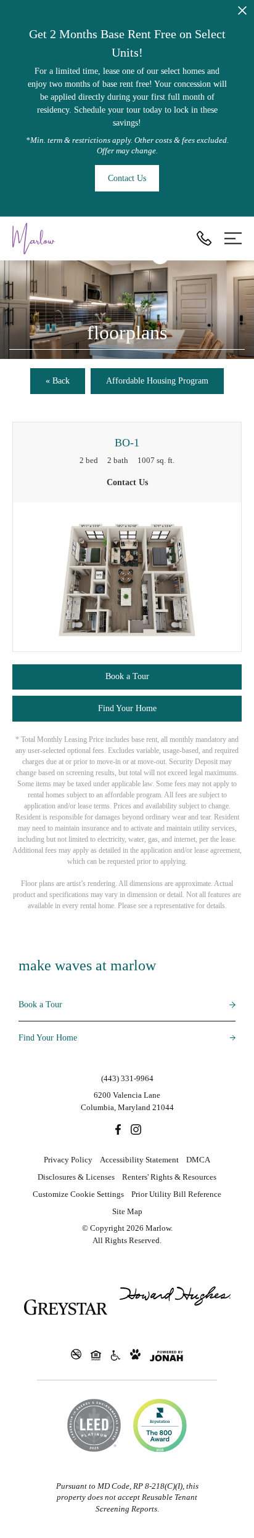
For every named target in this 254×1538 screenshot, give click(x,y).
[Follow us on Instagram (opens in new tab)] (136, 1129)
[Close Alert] (242, 12)
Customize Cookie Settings (78, 1194)
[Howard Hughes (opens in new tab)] (175, 1307)
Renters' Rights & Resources (169, 1177)
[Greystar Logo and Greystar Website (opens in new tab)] (65, 1307)
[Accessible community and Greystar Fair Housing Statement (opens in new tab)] (115, 1355)
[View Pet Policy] (135, 1355)
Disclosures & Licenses (76, 1177)
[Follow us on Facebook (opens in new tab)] (118, 1129)
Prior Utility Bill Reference (176, 1194)
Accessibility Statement (139, 1159)
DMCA (198, 1159)
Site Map (127, 1211)
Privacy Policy (68, 1159)
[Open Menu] (233, 238)
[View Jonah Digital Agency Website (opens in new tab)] (166, 1356)
